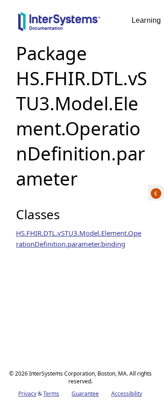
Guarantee (85, 393)
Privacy (27, 393)
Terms (51, 393)
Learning (146, 20)
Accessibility (126, 393)
